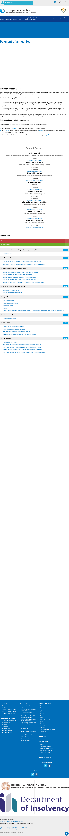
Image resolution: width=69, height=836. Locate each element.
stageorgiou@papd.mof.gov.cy (34, 227)
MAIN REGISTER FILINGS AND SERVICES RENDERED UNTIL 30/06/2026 (21, 526)
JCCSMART (13, 128)
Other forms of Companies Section (14, 286)
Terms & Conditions (5, 827)
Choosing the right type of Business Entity (9, 721)
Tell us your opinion (34, 695)
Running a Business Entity (9, 711)
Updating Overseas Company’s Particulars (14, 329)
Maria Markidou (34, 173)
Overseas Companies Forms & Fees (14, 268)
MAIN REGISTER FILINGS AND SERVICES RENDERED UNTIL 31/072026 (21, 433)
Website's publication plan (9, 318)
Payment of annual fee (30, 19)
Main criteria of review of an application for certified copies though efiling (22, 347)
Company (4, 724)
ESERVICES (24, 729)
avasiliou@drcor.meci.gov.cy (34, 209)
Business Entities (8, 18)
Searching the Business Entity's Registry (13, 326)
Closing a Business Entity (8, 713)
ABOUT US (42, 736)
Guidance (21, 19)
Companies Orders (8, 305)
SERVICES (23, 703)
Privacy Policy (23, 827)
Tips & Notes (7, 338)
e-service (6, 130)
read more (10, 405)
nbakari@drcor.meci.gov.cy (34, 200)
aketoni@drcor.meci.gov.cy (34, 160)
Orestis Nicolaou (34, 211)
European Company (7, 730)
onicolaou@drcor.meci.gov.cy (34, 218)
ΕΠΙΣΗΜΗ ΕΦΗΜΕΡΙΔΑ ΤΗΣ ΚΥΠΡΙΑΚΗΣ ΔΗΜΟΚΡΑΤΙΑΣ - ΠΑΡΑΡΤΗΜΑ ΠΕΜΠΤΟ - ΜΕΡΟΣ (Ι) (29, 461)
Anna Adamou (34, 182)
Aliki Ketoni (34, 153)
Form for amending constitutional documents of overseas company (21, 272)
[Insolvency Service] (34, 812)
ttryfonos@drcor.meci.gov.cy (34, 171)
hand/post (46, 135)
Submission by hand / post (10, 342)
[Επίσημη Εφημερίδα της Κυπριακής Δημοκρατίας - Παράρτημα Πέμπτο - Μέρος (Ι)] (6, 454)
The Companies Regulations (10, 303)
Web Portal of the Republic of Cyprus (9, 829)
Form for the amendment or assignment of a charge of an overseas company (23, 282)
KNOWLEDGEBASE (45, 703)
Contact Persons (34, 148)
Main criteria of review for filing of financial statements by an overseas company (24, 352)
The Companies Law (8, 300)
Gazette (42, 708)
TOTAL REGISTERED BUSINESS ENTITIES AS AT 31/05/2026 (18, 652)
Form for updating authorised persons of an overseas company (19, 277)
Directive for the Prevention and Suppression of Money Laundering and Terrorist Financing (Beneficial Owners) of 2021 (34, 310)
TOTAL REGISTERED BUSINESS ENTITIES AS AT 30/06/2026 (18, 491)
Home (1, 18)
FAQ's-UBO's (43, 731)
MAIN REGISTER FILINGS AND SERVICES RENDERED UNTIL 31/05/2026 (21, 615)
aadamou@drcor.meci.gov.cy (34, 189)
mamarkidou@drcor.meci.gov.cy (34, 180)
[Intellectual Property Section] (34, 790)
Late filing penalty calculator (47, 729)
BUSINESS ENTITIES (8, 718)
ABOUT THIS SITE (45, 757)
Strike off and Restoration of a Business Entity (28, 723)
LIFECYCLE (4, 703)
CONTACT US (43, 742)
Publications (43, 718)
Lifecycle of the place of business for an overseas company (39, 18)
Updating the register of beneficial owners (27, 713)
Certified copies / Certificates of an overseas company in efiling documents (22, 349)
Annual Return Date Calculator (45, 726)
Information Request (34, 669)
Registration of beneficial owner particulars (27, 739)
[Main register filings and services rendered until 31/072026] (17, 426)
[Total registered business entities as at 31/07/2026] (17, 391)
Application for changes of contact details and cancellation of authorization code (24, 264)
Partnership (5, 726)
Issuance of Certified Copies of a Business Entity (28, 720)
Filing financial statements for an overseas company (16, 331)
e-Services (6, 244)
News (41, 712)
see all (65, 250)
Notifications (6, 308)
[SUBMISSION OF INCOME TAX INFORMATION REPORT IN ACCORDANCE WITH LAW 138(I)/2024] (6, 569)
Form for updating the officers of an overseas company (17, 274)
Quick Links (6, 323)
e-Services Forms (8, 258)
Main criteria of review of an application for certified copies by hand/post (22, 344)
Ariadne (41, 130)
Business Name (6, 728)
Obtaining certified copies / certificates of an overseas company (20, 334)
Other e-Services (25, 736)
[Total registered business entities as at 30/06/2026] (17, 484)
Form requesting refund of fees (11, 290)
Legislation (6, 297)
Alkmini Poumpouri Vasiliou (34, 202)
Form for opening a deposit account (12, 292)
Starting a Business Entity (9, 709)
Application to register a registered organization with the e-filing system (22, 261)
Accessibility (15, 827)
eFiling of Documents (26, 734)
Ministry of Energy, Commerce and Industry (11, 821)
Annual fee (36, 135)
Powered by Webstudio (17, 832)
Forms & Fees (43, 706)
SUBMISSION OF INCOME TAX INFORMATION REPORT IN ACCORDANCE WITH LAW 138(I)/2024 (29, 576)
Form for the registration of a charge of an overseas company (19, 279)
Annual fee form (7, 253)
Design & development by (6, 832)
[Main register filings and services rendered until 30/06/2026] (17, 519)
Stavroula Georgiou (34, 220)
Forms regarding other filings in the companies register (20, 250)
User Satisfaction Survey (36, 686)
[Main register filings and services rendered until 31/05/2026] (17, 608)
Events (42, 716)
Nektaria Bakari (34, 191)
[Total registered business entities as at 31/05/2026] (17, 645)
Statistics (42, 714)
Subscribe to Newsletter (35, 678)
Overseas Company (18, 18)
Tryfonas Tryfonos (34, 162)
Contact (42, 744)
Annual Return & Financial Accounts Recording (28, 716)
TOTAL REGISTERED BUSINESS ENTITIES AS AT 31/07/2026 (18, 398)
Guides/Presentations (10, 315)
